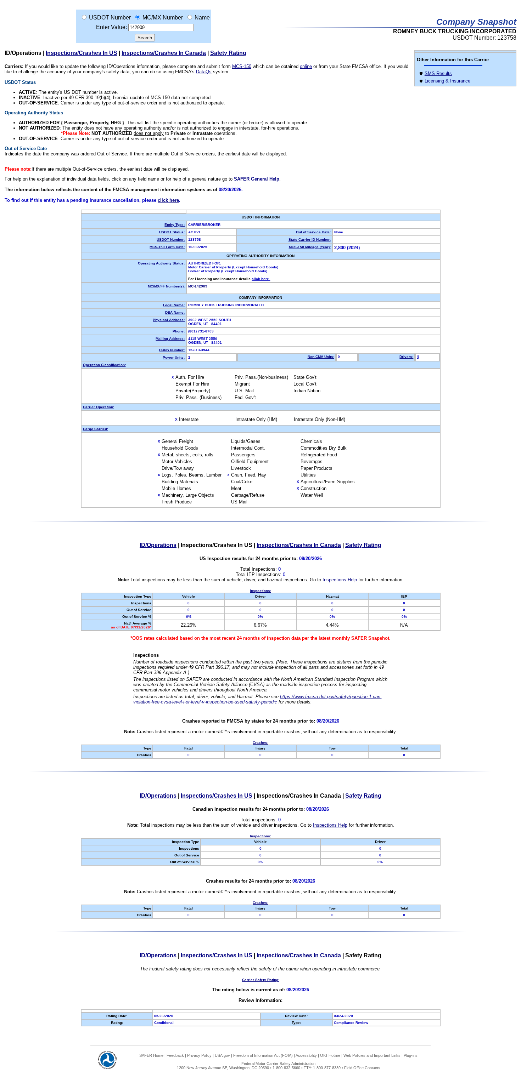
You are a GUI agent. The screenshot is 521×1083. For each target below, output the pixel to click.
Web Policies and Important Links (371, 1055)
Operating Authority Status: (161, 263)
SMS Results (438, 73)
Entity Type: (174, 225)
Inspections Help (340, 579)
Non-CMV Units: (321, 357)
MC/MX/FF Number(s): (166, 286)
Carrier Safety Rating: (260, 980)
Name (202, 18)
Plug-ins (411, 1055)
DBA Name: (175, 312)
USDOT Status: (172, 232)
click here (168, 200)
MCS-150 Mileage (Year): (310, 247)
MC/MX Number (162, 18)
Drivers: (406, 357)
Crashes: (260, 743)
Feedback (175, 1055)
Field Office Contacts (362, 1068)
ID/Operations (158, 545)
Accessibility (306, 1055)
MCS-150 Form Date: (167, 247)
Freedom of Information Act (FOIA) (263, 1055)
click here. (261, 279)
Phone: (179, 331)
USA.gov (222, 1055)
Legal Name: (174, 305)
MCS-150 (241, 66)
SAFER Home (151, 1055)
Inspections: (260, 591)
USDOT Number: (171, 239)
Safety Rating (228, 53)
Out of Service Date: (313, 232)
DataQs (204, 71)
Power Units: (174, 357)
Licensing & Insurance (447, 81)
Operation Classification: (104, 365)
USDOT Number (110, 18)
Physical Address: (169, 320)
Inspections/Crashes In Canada (164, 53)
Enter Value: (111, 27)
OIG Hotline (330, 1055)
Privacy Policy (199, 1055)
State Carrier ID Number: (309, 239)
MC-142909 (197, 286)
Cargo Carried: (95, 429)
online (306, 66)
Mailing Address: (170, 339)
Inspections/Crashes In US (81, 53)
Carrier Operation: (98, 407)
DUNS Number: (172, 350)
